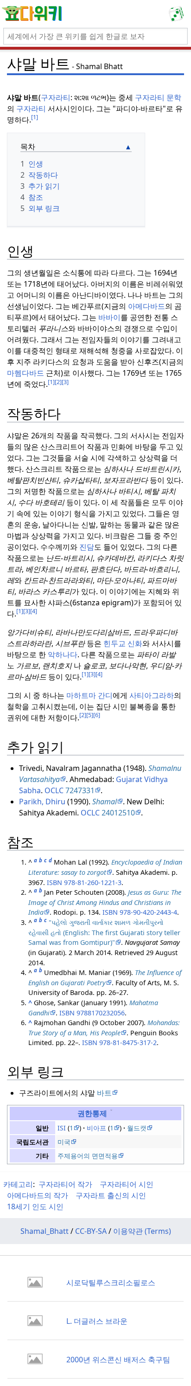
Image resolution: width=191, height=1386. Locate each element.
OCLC (54, 790)
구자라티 (55, 97)
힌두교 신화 (122, 643)
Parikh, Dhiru (42, 801)
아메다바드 (146, 306)
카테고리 (18, 1184)
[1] (34, 117)
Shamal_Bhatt (44, 1231)
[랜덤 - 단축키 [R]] (178, 13)
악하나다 (62, 654)
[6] (96, 715)
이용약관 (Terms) (142, 1231)
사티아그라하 (151, 695)
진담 (86, 547)
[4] (33, 611)
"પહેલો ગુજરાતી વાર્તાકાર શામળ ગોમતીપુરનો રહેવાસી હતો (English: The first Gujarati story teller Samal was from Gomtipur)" (104, 932)
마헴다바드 (25, 373)
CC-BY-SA (91, 1231)
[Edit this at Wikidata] (111, 1113)
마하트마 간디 (89, 695)
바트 (104, 1093)
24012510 (118, 813)
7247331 (80, 790)
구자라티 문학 (158, 97)
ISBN (54, 882)
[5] (89, 715)
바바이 (109, 317)
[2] (58, 382)
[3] (65, 382)
